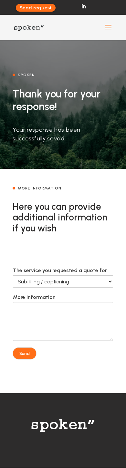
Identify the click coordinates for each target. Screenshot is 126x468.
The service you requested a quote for (60, 270)
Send (24, 353)
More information (34, 297)
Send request (36, 8)
